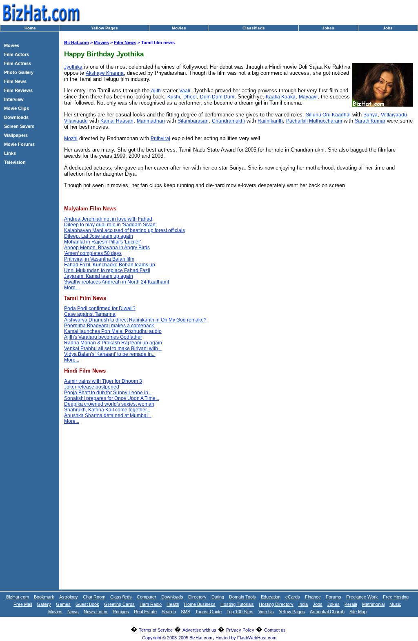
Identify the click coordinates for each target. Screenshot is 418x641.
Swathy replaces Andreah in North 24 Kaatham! (116, 282)
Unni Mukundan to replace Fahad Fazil (107, 270)
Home (30, 28)
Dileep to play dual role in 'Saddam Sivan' (110, 225)
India (303, 604)
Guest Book (87, 604)
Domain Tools (242, 596)
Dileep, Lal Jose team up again (98, 236)
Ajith (156, 91)
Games (63, 604)
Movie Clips (16, 108)
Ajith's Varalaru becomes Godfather (103, 337)
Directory (197, 596)
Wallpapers (16, 135)
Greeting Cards (119, 604)
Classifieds (253, 28)
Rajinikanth (270, 121)
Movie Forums (19, 144)
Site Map (358, 611)
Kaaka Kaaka (281, 97)
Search (169, 611)
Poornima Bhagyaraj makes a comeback (109, 325)
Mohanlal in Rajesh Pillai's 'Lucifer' (102, 242)
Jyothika (73, 67)
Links (10, 153)
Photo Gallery (18, 72)
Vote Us (266, 611)
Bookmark (44, 596)
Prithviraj (160, 138)
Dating (217, 596)
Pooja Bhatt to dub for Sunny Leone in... (108, 392)
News (73, 611)
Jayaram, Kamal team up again (98, 276)
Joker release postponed (91, 387)
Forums (333, 596)
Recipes (121, 611)
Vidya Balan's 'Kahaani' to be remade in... (110, 354)
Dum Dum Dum (217, 97)
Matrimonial (373, 604)
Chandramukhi (228, 121)
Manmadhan (151, 121)
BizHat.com (76, 42)
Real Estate (145, 611)
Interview (14, 99)
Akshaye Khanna (105, 73)
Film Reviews (18, 90)
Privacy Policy (240, 630)
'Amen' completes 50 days (93, 253)
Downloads (16, 117)
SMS (185, 611)
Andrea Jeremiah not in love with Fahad (108, 219)
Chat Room (94, 596)
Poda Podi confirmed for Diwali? (100, 308)
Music (395, 604)
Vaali (184, 91)
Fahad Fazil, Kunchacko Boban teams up (109, 265)
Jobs (388, 28)
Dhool (190, 97)
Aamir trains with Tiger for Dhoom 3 (103, 381)
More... (71, 287)
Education (270, 596)
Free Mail (22, 604)
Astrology (68, 596)
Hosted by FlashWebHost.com (246, 637)
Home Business (200, 604)
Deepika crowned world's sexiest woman (109, 404)
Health (173, 604)
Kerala (351, 604)
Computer (146, 596)
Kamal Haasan (116, 121)
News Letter (96, 611)
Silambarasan (193, 121)
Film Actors (16, 54)
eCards (292, 596)
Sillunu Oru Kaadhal (328, 115)
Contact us (275, 630)
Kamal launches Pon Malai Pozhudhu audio (113, 331)
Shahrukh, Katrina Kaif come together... (107, 410)
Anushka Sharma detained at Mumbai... (107, 415)
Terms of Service (156, 630)
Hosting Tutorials (237, 604)
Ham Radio (151, 604)
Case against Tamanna (90, 314)
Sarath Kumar (370, 121)
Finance (313, 596)
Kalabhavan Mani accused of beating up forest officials (124, 230)
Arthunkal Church (327, 611)
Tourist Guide (208, 611)
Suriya (370, 115)
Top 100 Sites (240, 611)
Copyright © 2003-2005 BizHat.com (177, 637)
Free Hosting (396, 596)
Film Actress (17, 63)
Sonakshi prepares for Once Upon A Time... (111, 398)
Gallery (44, 604)
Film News (15, 81)
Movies (179, 28)
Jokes (328, 28)
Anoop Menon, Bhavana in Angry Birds (107, 247)
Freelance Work (362, 596)
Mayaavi (308, 97)
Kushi (173, 97)
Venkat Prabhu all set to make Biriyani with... (113, 348)
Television (15, 162)
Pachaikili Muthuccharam (314, 121)
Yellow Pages (104, 28)
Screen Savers (19, 126)
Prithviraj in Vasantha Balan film (99, 259)
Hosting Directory (276, 604)
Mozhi (71, 138)
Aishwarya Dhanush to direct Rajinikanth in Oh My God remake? (135, 320)
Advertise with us (199, 630)
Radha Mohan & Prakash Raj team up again (113, 343)
